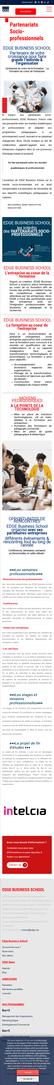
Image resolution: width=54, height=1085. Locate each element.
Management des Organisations (17, 1016)
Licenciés (6, 993)
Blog (4, 972)
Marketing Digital (10, 1020)
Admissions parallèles (12, 989)
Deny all (27, 1072)
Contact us (15, 865)
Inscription (25, 11)
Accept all (27, 1079)
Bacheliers (7, 985)
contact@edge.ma (30, 930)
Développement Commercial (15, 1025)
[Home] (5, 9)
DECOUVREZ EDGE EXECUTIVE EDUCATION (24, 206)
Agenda (6, 968)
